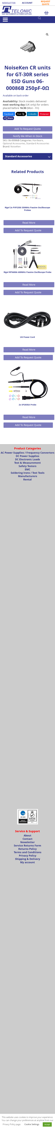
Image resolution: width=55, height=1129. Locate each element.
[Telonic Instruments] (27, 10)
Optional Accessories (14, 143)
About (27, 835)
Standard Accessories (17, 24)
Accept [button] (47, 1124)
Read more (28, 222)
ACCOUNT (27, 2)
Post (19, 114)
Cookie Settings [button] (31, 1124)
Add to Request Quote (27, 128)
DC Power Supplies (27, 456)
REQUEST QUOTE (45, 3)
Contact (27, 838)
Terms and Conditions (27, 852)
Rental (27, 479)
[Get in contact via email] (8, 118)
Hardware (37, 140)
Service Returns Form (27, 845)
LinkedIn (32, 114)
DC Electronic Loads (27, 459)
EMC (27, 469)
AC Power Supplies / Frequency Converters (27, 452)
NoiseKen (15, 146)
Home (5, 24)
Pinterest (44, 114)
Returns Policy (27, 849)
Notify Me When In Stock (27, 136)
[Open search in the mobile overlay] (45, 18)
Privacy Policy (27, 855)
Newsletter (27, 842)
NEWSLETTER (9, 2)
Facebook (9, 114)
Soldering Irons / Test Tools (27, 472)
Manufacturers (27, 476)
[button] (47, 34)
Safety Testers (27, 466)
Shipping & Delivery (27, 859)
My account (27, 862)
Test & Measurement (27, 462)
